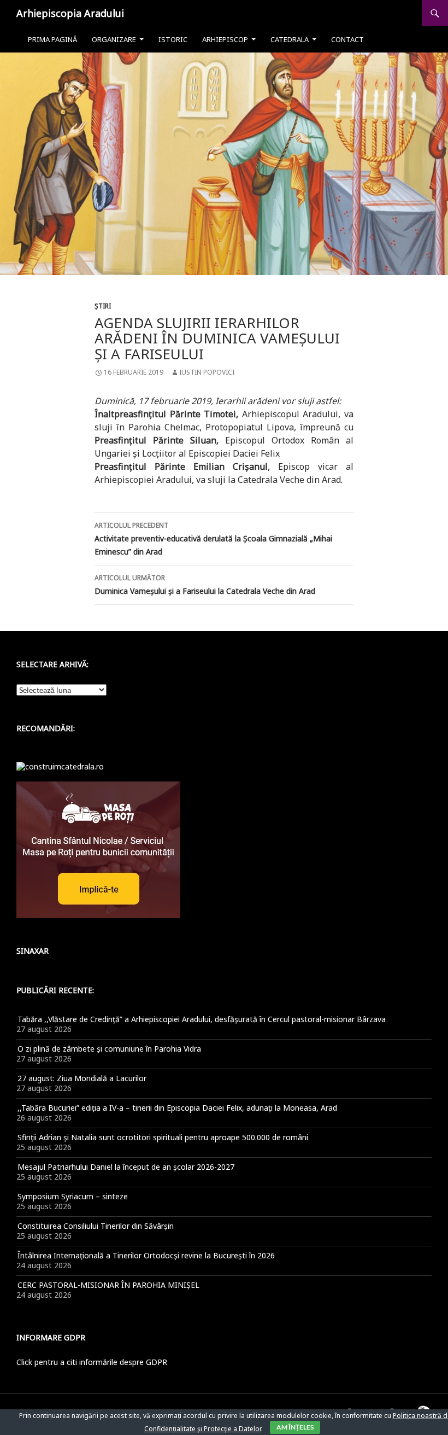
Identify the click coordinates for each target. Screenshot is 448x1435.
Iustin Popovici (206, 372)
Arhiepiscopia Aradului (70, 13)
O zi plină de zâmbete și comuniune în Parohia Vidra (109, 1048)
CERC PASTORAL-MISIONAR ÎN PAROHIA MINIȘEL (108, 1285)
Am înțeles (295, 1427)
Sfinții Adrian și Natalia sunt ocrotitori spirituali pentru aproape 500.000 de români (162, 1137)
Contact (347, 39)
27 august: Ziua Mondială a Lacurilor (81, 1078)
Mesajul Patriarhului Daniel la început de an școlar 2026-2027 (125, 1167)
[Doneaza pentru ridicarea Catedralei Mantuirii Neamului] (60, 766)
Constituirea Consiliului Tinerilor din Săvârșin (95, 1226)
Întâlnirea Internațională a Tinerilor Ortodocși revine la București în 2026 (146, 1255)
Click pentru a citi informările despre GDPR (91, 1362)
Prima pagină (52, 39)
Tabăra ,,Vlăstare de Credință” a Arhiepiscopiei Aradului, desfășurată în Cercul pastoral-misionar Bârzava (201, 1019)
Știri (103, 306)
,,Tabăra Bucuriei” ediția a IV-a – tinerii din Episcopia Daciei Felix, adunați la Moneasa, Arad (177, 1107)
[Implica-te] (98, 849)
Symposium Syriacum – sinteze (72, 1196)
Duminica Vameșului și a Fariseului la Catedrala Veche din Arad (205, 584)
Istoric (172, 39)
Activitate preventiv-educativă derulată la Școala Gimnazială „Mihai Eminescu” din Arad (213, 539)
